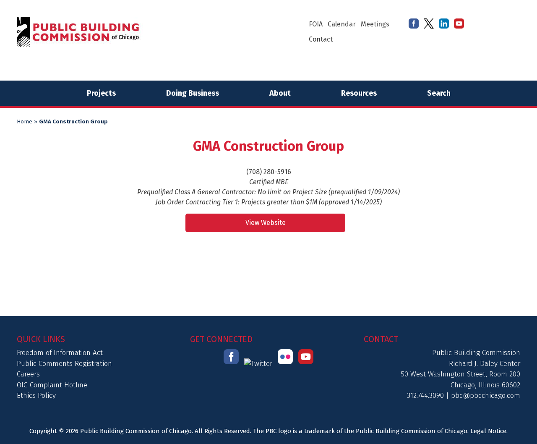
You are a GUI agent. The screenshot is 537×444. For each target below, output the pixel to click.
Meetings (375, 24)
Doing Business (192, 93)
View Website (265, 223)
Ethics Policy (36, 395)
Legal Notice (488, 431)
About (280, 93)
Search (439, 93)
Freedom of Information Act (60, 352)
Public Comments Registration (64, 363)
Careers (28, 374)
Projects (101, 93)
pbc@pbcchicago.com (485, 395)
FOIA (316, 24)
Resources (359, 93)
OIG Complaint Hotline (52, 385)
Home (24, 121)
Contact (321, 39)
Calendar (342, 24)
